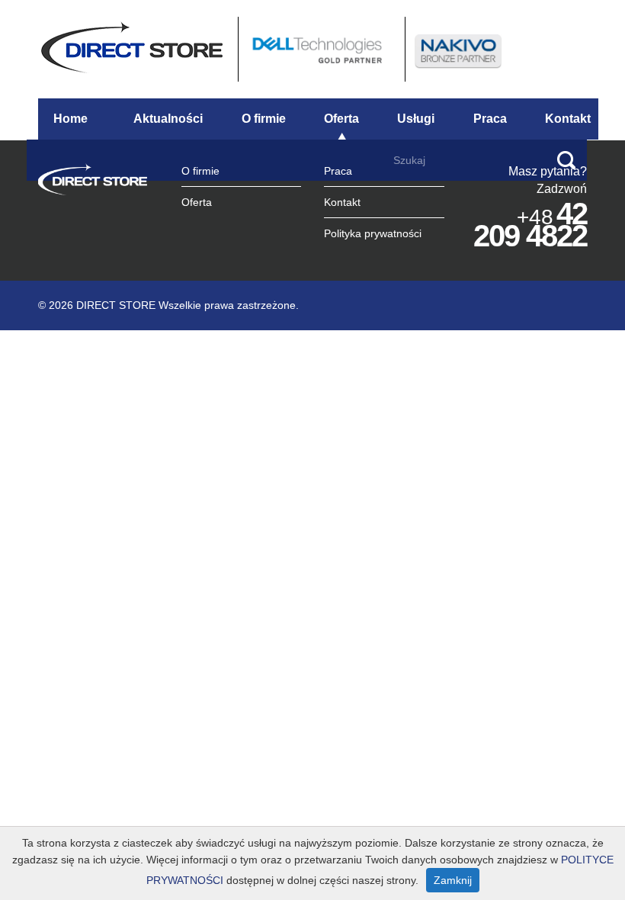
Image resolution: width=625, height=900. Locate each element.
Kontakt (568, 118)
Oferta (341, 118)
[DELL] (319, 48)
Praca (490, 118)
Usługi (415, 118)
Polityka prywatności (372, 233)
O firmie (264, 118)
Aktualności (168, 118)
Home (70, 118)
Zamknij (453, 880)
